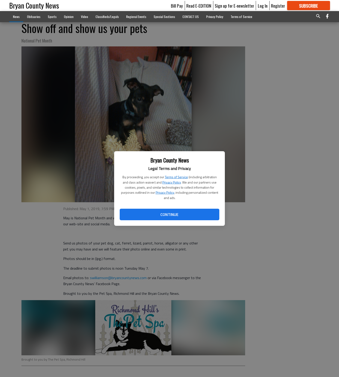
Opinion (69, 16)
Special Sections (164, 16)
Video (84, 16)
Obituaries (33, 16)
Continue (169, 214)
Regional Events (136, 16)
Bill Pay (177, 6)
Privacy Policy (171, 182)
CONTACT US (190, 16)
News (16, 16)
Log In (263, 6)
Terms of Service (176, 177)
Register (278, 6)
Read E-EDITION (198, 6)
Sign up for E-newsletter (234, 6)
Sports (52, 16)
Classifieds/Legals (107, 16)
